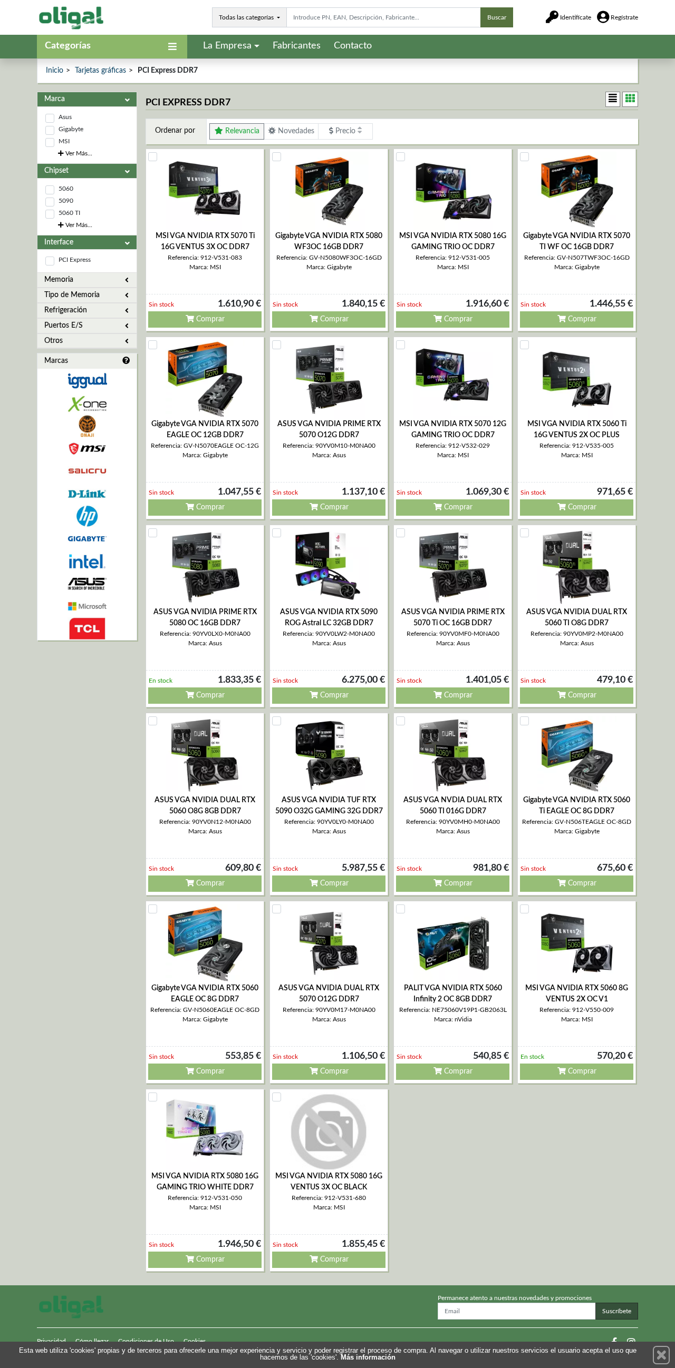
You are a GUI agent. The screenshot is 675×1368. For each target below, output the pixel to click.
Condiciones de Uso (146, 1341)
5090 (66, 201)
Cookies (195, 1341)
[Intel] (87, 561)
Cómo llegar (92, 1341)
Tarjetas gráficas (100, 70)
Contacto (353, 46)
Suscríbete (616, 1311)
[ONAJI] (87, 426)
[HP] (87, 516)
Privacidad (51, 1341)
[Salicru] (87, 471)
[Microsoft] (87, 606)
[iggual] (87, 380)
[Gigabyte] (87, 538)
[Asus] (87, 584)
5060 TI (69, 213)
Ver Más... (78, 153)
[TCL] (87, 628)
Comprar (209, 319)
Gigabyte (71, 129)
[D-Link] (87, 494)
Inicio (54, 70)
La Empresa (227, 46)
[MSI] (87, 448)
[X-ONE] (87, 403)
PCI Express (75, 260)
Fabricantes (297, 46)
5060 (66, 188)
